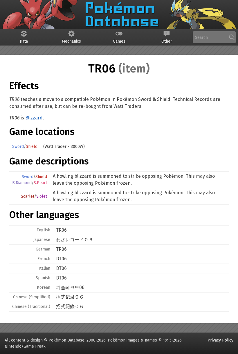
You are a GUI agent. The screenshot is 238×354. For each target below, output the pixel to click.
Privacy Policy (220, 340)
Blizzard (34, 118)
